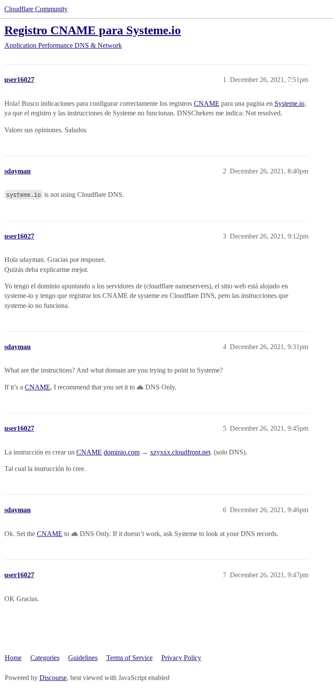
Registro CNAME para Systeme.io (92, 30)
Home (13, 657)
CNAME (206, 103)
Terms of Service (129, 657)
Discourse (53, 677)
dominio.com (122, 452)
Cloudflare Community (36, 9)
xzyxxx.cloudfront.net (180, 452)
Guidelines (83, 657)
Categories (44, 657)
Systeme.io (289, 103)
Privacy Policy (181, 657)
